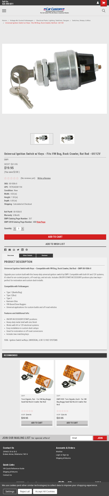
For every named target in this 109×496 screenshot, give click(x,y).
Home (4, 20)
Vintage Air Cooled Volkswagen (21, 20)
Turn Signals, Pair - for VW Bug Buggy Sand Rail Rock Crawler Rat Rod (36, 400)
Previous (4, 79)
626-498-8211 (7, 4)
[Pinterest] (27, 250)
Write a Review (44, 178)
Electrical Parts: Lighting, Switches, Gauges (52, 20)
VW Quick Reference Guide (13, 469)
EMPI (23, 396)
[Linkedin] (22, 250)
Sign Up (66, 455)
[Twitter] (18, 250)
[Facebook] (5, 250)
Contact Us (7, 475)
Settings (10, 491)
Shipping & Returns (63, 458)
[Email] (10, 250)
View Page (41, 222)
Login (58, 455)
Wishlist (59, 452)
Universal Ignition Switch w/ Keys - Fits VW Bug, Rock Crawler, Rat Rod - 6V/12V (34, 23)
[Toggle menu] (4, 11)
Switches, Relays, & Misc (81, 20)
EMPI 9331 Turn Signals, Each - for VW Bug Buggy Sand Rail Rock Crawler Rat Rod (71, 402)
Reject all (25, 491)
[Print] (14, 250)
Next (105, 79)
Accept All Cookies (45, 491)
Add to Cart (36, 423)
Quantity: (8, 228)
